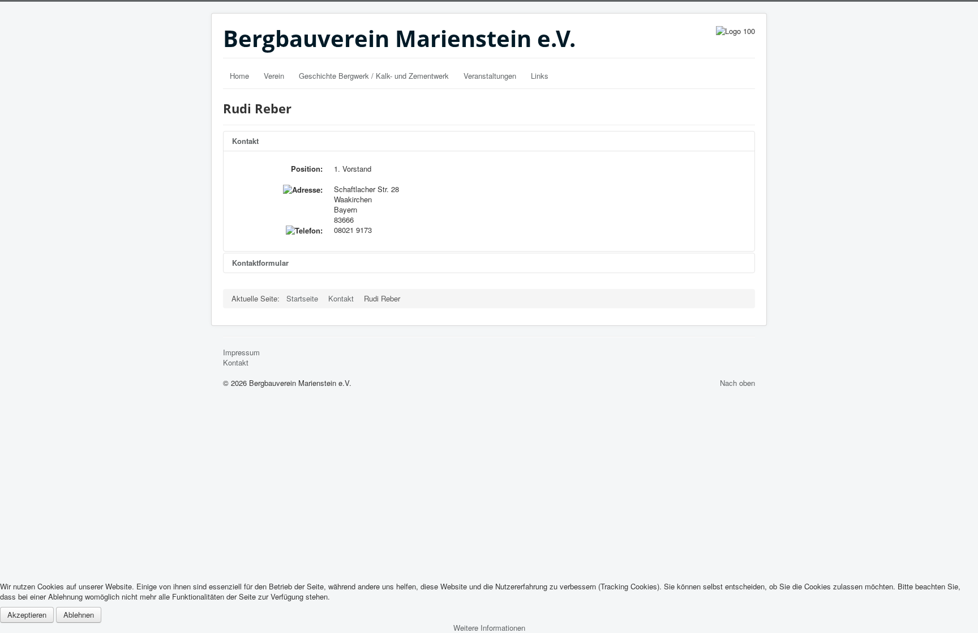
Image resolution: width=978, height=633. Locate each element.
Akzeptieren (26, 614)
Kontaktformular (260, 262)
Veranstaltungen (490, 75)
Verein (274, 75)
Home (239, 75)
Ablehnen (78, 614)
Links (539, 75)
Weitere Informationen (489, 627)
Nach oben (737, 382)
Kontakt (245, 140)
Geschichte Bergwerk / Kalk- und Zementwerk (374, 75)
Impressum (241, 352)
